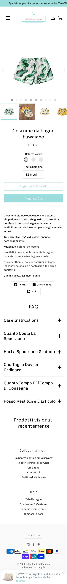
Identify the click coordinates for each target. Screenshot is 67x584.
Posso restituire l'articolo (30, 401)
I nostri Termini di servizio (33, 462)
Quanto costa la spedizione (20, 336)
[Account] (53, 18)
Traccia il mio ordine (33, 509)
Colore (33, 154)
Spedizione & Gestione (33, 504)
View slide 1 (12, 100)
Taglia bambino (33, 166)
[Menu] (8, 18)
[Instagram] (28, 544)
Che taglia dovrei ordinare (21, 367)
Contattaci (33, 472)
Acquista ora (34, 198)
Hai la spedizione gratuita (29, 351)
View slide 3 (21, 100)
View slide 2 (16, 100)
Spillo (34, 291)
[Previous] (3, 70)
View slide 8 (46, 100)
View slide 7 (41, 100)
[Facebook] (33, 544)
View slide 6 (36, 100)
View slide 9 (50, 100)
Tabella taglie (33, 499)
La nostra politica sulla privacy (33, 458)
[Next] (63, 70)
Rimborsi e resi (33, 514)
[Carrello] (60, 18)
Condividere (44, 284)
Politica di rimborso (33, 477)
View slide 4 (26, 100)
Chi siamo (33, 467)
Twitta (22, 284)
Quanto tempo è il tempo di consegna (28, 385)
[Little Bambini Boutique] (33, 17)
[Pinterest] (38, 544)
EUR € (31, 535)
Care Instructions (21, 320)
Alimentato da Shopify (33, 567)
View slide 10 (55, 100)
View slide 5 (31, 100)
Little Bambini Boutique (38, 564)
